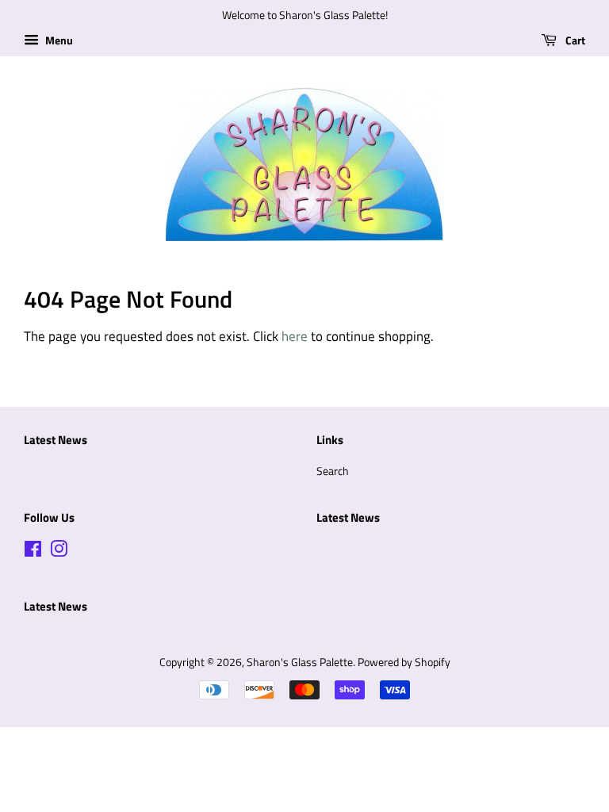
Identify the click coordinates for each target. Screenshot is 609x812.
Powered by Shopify (404, 662)
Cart (574, 40)
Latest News (55, 440)
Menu (58, 40)
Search (332, 471)
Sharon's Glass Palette (300, 662)
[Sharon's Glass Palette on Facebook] (33, 552)
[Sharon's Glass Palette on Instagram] (58, 552)
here (295, 336)
